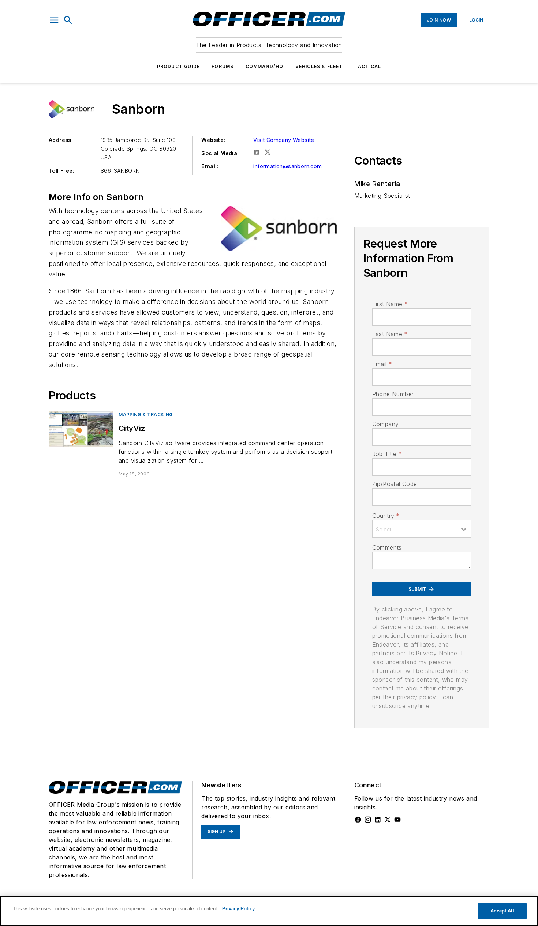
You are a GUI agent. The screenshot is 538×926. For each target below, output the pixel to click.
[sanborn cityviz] (81, 429)
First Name (390, 304)
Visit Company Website (283, 140)
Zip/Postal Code (394, 484)
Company (385, 424)
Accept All (502, 911)
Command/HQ (265, 66)
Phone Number (393, 394)
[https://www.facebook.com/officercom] (358, 819)
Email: (209, 166)
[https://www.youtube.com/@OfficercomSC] (397, 819)
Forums (222, 66)
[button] (54, 20)
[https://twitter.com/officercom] (387, 819)
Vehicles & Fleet (319, 66)
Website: (213, 140)
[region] (269, 911)
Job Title (387, 454)
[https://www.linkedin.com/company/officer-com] (377, 819)
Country (386, 515)
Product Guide (178, 66)
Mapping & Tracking (146, 414)
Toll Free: (61, 170)
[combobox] (421, 529)
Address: (61, 140)
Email (382, 364)
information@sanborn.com (287, 166)
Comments (387, 547)
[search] (68, 20)
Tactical (368, 66)
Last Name (390, 334)
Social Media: (220, 153)
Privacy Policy (238, 908)
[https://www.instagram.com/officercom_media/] (367, 819)
